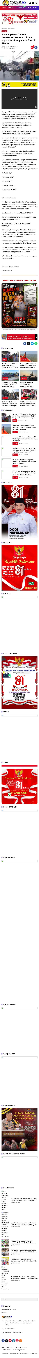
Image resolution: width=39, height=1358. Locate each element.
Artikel (4, 359)
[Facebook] (24, 343)
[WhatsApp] (35, 343)
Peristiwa (4, 31)
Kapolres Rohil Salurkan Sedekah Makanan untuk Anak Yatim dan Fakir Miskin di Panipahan (23, 1260)
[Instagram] (17, 1340)
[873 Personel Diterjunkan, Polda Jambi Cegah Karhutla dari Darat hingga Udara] (5, 1200)
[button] (30, 3)
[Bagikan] (35, 47)
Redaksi (4, 1313)
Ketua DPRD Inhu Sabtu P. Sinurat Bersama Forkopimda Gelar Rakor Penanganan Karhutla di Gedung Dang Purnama (24, 1242)
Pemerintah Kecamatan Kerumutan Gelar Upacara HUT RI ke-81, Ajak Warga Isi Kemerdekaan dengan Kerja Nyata (10, 365)
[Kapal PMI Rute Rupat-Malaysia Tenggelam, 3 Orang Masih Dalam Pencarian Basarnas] (28, 356)
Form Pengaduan (19, 1350)
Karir (3, 1347)
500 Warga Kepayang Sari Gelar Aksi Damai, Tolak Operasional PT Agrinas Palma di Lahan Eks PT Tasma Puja (23, 1251)
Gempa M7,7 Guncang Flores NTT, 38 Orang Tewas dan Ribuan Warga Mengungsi (9, 384)
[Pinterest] (10, 1340)
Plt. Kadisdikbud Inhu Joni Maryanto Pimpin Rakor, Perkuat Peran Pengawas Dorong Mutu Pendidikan (24, 1277)
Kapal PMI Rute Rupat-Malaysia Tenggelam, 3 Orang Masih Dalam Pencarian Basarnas (28, 365)
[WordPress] (13, 1340)
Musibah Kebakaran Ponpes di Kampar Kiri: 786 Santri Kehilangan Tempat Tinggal (9, 404)
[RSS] (20, 1340)
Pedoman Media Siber (9, 1310)
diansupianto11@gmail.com (14, 1332)
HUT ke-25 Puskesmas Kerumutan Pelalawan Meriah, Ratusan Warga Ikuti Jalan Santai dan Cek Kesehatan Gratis (28, 404)
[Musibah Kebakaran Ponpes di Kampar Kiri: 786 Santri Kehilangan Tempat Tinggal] (10, 394)
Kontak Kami (6, 1350)
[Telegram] (32, 343)
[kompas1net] (14, 3)
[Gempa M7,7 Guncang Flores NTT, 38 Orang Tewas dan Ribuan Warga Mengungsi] (10, 375)
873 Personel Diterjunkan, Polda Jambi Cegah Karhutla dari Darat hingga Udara (24, 1200)
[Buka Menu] (33, 3)
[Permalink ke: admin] (4, 47)
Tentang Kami (20, 1347)
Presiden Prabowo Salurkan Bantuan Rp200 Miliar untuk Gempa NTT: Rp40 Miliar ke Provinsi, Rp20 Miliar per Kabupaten (23, 1224)
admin (7, 46)
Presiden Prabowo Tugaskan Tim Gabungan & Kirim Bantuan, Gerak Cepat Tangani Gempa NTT (28, 384)
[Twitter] (28, 343)
